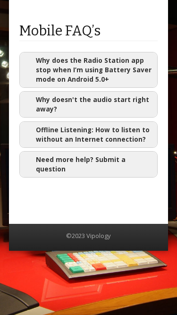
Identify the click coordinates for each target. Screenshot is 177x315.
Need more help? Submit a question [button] (81, 164)
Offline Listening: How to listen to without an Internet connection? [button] (93, 135)
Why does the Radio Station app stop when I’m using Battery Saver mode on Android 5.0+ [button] (94, 70)
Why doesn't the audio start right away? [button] (92, 104)
